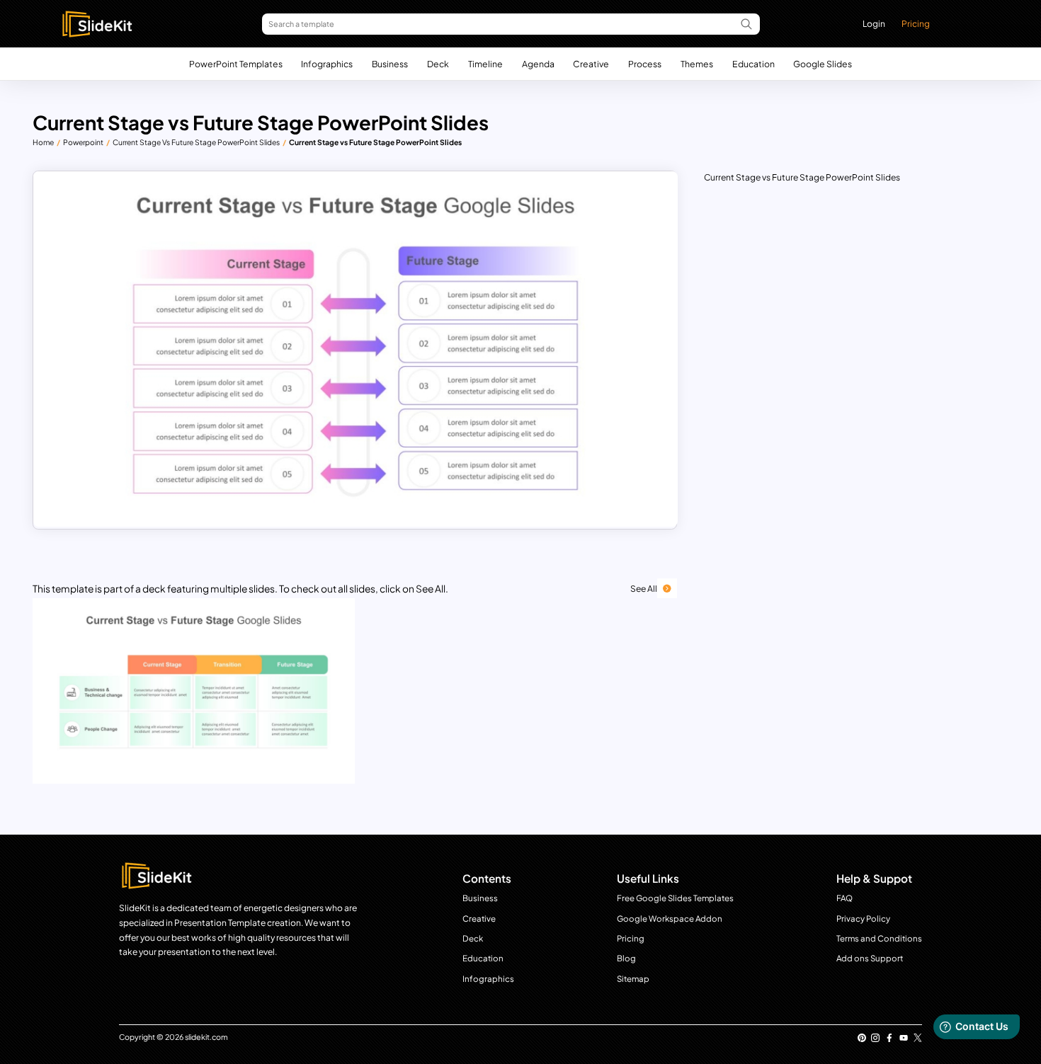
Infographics (327, 63)
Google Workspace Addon (669, 918)
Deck (438, 63)
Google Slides (822, 63)
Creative (591, 63)
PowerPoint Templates (236, 63)
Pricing (915, 23)
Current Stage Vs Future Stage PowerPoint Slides (196, 142)
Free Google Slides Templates (675, 898)
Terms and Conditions (879, 938)
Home (43, 142)
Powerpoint (83, 142)
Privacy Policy (863, 918)
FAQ (844, 898)
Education (753, 63)
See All (643, 588)
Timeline (485, 63)
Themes (697, 63)
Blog (626, 958)
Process (644, 63)
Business (390, 63)
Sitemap (633, 978)
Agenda (538, 63)
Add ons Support (869, 958)
